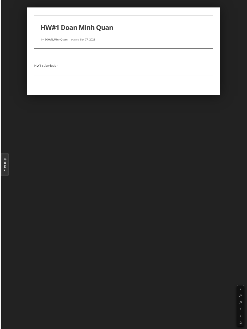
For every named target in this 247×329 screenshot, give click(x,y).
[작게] (240, 302)
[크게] (240, 295)
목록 (5, 164)
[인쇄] (240, 322)
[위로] (240, 309)
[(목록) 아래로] (240, 315)
